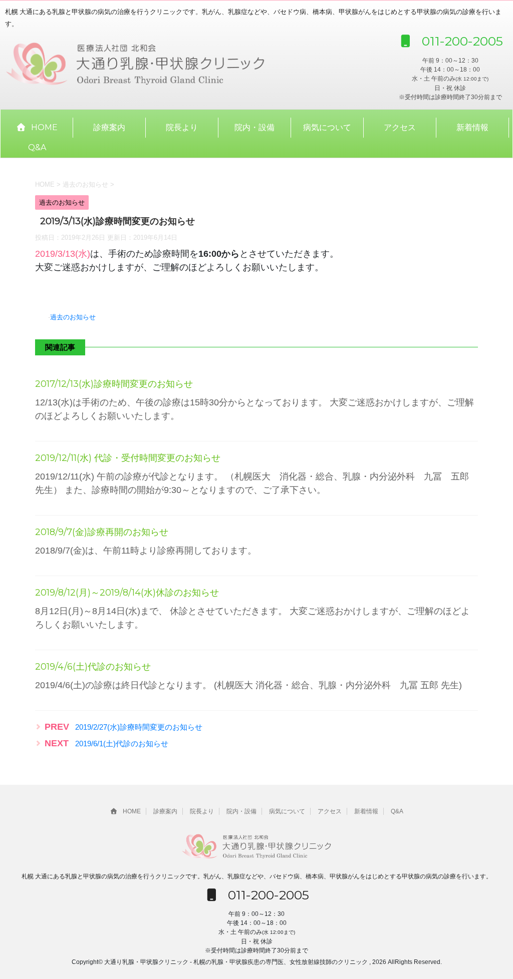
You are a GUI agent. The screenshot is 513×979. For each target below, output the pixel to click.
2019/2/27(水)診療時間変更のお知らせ (138, 727)
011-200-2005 (460, 41)
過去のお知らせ (73, 317)
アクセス (400, 127)
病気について (327, 127)
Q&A (37, 147)
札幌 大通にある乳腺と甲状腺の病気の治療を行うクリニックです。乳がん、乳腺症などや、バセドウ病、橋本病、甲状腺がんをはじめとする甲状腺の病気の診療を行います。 (257, 876)
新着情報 (472, 127)
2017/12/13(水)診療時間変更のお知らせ (114, 383)
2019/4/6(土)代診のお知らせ (93, 666)
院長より (182, 127)
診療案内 (109, 127)
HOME (44, 127)
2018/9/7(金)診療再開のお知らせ (101, 532)
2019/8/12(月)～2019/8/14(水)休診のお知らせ (127, 592)
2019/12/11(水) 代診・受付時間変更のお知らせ (127, 457)
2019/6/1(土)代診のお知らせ (121, 743)
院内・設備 (254, 127)
